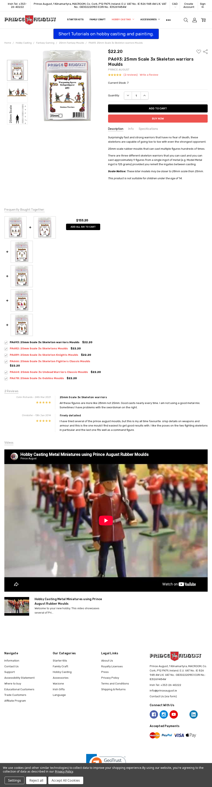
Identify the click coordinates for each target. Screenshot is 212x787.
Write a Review (149, 74)
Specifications (148, 129)
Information (11, 660)
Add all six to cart (83, 227)
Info (131, 129)
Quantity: (114, 95)
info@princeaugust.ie (163, 690)
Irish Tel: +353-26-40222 (17, 5)
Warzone (58, 683)
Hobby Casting (121, 19)
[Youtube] (174, 714)
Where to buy (12, 683)
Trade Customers (15, 694)
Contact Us (11, 666)
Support (9, 672)
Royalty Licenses (112, 666)
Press (105, 672)
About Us (107, 660)
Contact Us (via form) (163, 696)
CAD (175, 3)
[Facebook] (154, 714)
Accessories (148, 19)
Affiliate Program (15, 700)
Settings (14, 780)
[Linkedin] (193, 714)
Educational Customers (19, 689)
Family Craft (98, 19)
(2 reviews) (131, 74)
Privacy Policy (110, 677)
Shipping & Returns (113, 689)
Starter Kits (75, 19)
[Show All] (168, 20)
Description (115, 129)
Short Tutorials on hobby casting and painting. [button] (106, 33)
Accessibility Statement (19, 677)
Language (59, 694)
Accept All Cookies (66, 780)
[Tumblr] (183, 714)
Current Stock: (118, 82)
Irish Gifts (59, 689)
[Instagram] (164, 714)
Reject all (36, 780)
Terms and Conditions (115, 683)
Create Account (188, 5)
